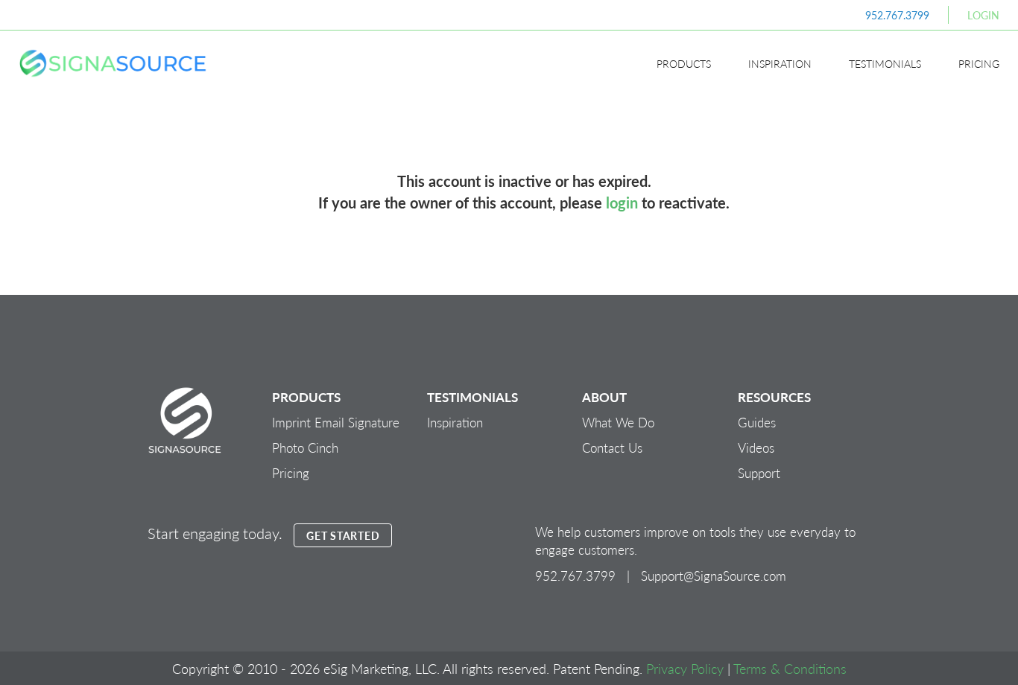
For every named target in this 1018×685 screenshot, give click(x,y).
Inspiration (780, 63)
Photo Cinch (305, 447)
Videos (756, 447)
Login (983, 14)
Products (684, 63)
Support (759, 473)
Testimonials (885, 63)
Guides (757, 422)
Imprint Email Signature (335, 422)
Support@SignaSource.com (713, 575)
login (622, 202)
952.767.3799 (897, 14)
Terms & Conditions (790, 668)
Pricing (978, 63)
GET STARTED (342, 535)
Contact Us (612, 447)
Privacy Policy (685, 668)
